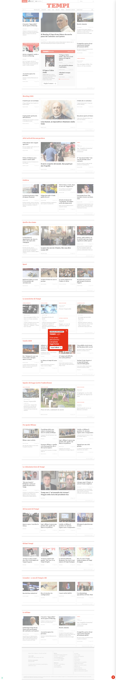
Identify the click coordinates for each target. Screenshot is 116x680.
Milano (62, 9)
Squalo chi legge (26, 387)
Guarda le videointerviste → (89, 500)
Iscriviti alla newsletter (79, 656)
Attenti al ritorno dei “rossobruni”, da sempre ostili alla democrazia (66, 201)
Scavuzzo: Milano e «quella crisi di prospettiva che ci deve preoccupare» (49, 446)
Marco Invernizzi (62, 209)
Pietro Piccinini (25, 443)
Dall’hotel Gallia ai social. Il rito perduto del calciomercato (30, 281)
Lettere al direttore (63, 318)
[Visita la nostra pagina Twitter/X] (23, 9)
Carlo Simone (79, 27)
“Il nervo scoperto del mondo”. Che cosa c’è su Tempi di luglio (48, 560)
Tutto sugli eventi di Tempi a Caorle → (87, 374)
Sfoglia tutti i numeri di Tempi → (88, 569)
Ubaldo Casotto (43, 127)
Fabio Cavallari (79, 106)
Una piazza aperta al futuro (85, 116)
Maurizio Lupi (61, 446)
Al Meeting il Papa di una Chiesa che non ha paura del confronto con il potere (31, 629)
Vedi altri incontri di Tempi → (89, 535)
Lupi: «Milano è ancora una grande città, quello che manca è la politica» (67, 442)
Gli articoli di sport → (90, 290)
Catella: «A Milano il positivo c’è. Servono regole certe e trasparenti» (85, 431)
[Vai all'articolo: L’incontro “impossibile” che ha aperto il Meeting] (31, 17)
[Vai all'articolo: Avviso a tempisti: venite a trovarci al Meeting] (31, 47)
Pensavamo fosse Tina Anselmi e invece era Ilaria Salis (85, 197)
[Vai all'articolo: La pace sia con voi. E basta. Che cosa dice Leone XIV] (58, 235)
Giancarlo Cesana (26, 245)
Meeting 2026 (37, 9)
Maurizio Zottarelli (44, 414)
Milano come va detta (29, 440)
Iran (53, 9)
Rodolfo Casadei (62, 69)
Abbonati (24, 1)
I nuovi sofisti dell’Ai (65, 593)
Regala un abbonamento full (80, 669)
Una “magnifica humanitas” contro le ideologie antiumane (85, 150)
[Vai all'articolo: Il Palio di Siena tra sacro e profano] (49, 272)
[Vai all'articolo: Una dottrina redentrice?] (31, 586)
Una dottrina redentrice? (30, 593)
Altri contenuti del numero (64, 79)
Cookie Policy (77, 660)
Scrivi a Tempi (77, 654)
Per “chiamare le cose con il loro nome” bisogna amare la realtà (30, 358)
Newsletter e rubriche (70, 9)
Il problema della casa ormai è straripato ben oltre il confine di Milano (48, 431)
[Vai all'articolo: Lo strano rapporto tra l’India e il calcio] (67, 272)
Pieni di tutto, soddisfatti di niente (52, 410)
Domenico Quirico (44, 169)
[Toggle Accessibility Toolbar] (113, 677)
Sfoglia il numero (48, 83)
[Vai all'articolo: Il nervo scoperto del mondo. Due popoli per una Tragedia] (58, 151)
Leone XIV (43, 9)
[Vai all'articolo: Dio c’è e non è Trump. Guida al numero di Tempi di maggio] (85, 551)
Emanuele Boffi (25, 106)
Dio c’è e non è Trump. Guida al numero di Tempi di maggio (84, 560)
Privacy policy (77, 659)
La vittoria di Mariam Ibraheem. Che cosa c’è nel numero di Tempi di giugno (67, 560)
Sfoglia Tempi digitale (78, 663)
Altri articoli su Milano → (89, 458)
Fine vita (57, 9)
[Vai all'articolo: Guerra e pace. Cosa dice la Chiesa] (31, 517)
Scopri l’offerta (55, 347)
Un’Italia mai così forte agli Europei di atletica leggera (84, 281)
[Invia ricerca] (93, 1)
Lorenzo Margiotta (80, 452)
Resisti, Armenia (82, 24)
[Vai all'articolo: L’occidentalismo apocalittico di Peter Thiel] (85, 586)
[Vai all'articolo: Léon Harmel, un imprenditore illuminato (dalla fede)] (58, 109)
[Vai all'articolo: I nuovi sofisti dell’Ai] (67, 586)
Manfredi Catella (80, 438)
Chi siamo (76, 653)
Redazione (24, 59)
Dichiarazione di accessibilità (80, 662)
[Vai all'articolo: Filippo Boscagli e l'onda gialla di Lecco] (49, 188)
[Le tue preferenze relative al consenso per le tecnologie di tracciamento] (2, 678)
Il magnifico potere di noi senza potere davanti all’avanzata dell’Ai (84, 45)
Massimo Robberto (26, 123)
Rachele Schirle (25, 81)
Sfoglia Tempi (79, 9)
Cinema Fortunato (81, 58)
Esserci (78, 142)
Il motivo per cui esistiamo (31, 101)
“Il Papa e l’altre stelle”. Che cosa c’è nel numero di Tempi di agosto (30, 560)
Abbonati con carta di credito (80, 665)
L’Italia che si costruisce (84, 101)
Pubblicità (76, 657)
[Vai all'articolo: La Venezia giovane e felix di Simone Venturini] (31, 188)
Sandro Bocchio (25, 285)
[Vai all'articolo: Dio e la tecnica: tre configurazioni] (49, 586)
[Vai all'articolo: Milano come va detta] (31, 433)
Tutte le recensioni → (90, 416)
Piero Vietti (25, 490)
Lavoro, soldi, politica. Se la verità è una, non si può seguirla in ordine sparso (84, 239)
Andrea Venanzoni (62, 305)
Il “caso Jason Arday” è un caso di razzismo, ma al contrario (84, 159)
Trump (49, 9)
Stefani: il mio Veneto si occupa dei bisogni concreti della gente (84, 362)
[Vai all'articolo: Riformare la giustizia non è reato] (85, 517)
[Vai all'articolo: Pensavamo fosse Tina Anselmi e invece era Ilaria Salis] (85, 188)
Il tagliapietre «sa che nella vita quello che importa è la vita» (84, 394)
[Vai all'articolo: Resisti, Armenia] (85, 17)
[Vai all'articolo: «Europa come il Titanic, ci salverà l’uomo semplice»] (85, 475)
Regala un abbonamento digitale (81, 670)
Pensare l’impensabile (65, 309)
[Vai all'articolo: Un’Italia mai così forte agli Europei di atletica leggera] (85, 272)
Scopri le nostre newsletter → (89, 332)
